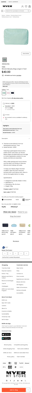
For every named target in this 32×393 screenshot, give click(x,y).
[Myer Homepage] (7, 7)
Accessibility (20, 293)
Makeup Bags (16, 16)
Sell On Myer (5, 319)
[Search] (29, 11)
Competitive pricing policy (21, 345)
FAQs (18, 271)
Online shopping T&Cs (9, 349)
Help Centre (20, 268)
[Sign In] (22, 6)
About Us (4, 308)
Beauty (3, 15)
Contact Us (20, 273)
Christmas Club (6, 316)
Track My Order (6, 268)
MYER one (4, 300)
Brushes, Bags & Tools (16, 15)
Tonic (3, 67)
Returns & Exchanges (7, 280)
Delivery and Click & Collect (7, 277)
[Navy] (12, 93)
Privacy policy (10, 356)
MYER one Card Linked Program (8, 289)
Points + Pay (5, 273)
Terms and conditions (23, 349)
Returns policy (8, 345)
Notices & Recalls (21, 290)
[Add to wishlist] (28, 390)
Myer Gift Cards (6, 303)
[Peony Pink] (8, 93)
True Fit (4, 283)
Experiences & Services (23, 279)
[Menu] (2, 11)
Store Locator (20, 276)
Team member (21, 356)
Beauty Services (21, 282)
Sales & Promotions (22, 287)
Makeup (8, 15)
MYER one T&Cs (7, 352)
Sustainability (5, 314)
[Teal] (4, 93)
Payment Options (6, 271)
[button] (10, 108)
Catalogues (5, 286)
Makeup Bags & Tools (7, 16)
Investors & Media (7, 311)
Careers (4, 305)
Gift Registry (20, 284)
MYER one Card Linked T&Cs (21, 352)
